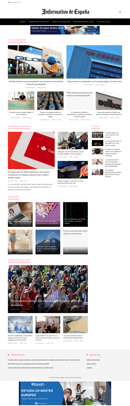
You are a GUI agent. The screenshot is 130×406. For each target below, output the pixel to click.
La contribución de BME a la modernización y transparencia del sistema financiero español (79, 114)
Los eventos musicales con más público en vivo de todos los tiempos (113, 143)
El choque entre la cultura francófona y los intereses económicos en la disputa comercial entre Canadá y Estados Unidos (29, 175)
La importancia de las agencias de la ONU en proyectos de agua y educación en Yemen (47, 338)
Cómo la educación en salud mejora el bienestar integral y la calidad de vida (30, 367)
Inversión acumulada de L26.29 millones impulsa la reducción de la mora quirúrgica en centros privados (20, 338)
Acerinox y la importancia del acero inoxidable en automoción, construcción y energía (50, 114)
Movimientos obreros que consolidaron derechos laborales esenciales (28, 363)
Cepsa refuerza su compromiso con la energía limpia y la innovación (94, 81)
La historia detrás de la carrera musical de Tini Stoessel (112, 135)
